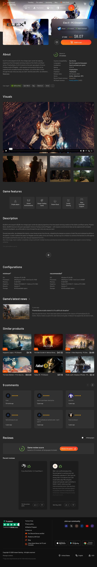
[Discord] (66, 526)
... (52, 85)
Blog (56, 2)
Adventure (77, 76)
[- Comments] (87, 385)
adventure (40, 85)
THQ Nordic (72, 72)
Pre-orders (39, 2)
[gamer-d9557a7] (8, 395)
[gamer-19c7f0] (39, 415)
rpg (33, 85)
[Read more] (32, 484)
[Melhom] (70, 395)
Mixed (71, 78)
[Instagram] (77, 526)
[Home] (9, 4)
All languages (90, 438)
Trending (30, 2)
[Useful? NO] (42, 505)
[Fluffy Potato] (55, 466)
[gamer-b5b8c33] (39, 395)
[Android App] (75, 543)
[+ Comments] (92, 385)
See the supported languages (78, 63)
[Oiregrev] (23, 466)
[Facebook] (82, 526)
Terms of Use (29, 521)
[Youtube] (87, 526)
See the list (72, 61)
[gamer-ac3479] (8, 415)
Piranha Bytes (73, 69)
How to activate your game (77, 65)
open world (27, 85)
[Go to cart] (85, 3)
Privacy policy (29, 524)
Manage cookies (8, 555)
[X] (71, 526)
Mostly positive (74, 80)
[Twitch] (92, 526)
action (47, 85)
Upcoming (49, 2)
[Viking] (70, 415)
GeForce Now (17, 85)
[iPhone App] (61, 543)
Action (71, 76)
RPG (82, 76)
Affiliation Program (31, 527)
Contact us (28, 530)
